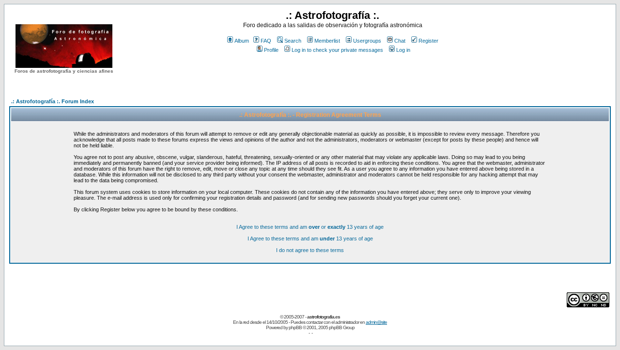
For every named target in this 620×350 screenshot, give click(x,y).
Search (292, 41)
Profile (271, 50)
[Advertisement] (332, 72)
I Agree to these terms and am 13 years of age (310, 238)
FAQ (266, 41)
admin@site (376, 322)
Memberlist (327, 41)
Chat (399, 41)
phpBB (295, 327)
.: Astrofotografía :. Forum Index (52, 101)
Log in (403, 50)
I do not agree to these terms (310, 250)
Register (428, 41)
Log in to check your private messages (337, 50)
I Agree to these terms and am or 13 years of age (310, 227)
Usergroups (367, 41)
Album (241, 41)
